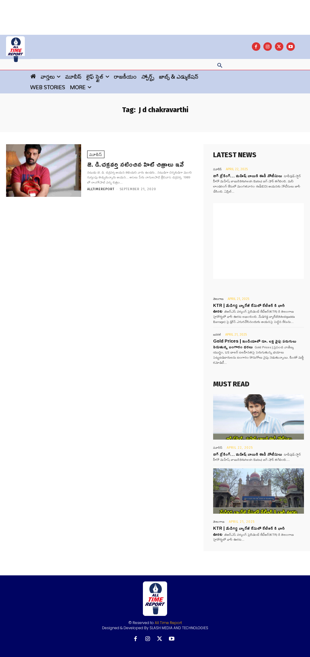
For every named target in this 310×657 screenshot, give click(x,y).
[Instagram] (267, 46)
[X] (279, 46)
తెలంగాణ (218, 299)
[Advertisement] (155, 13)
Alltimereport (100, 189)
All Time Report (168, 622)
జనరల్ (217, 334)
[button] (219, 65)
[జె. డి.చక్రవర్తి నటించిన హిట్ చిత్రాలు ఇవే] (43, 170)
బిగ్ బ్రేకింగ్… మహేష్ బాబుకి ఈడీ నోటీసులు (247, 175)
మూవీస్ (95, 154)
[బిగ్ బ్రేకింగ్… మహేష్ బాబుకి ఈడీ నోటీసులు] (258, 417)
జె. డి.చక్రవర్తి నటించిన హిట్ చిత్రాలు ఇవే (135, 164)
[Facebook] (256, 46)
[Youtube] (290, 46)
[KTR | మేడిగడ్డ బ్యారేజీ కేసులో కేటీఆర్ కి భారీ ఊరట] (258, 491)
